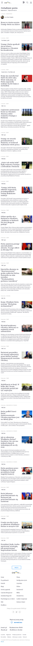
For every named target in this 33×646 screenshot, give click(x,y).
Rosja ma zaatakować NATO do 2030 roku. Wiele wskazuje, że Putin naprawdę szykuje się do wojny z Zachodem (10, 81)
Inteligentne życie (21, 580)
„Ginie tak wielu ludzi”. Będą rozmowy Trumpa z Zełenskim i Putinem (10, 164)
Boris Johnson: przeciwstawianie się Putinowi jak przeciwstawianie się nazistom (9, 497)
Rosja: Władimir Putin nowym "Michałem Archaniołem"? (10, 304)
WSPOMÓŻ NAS (18, 622)
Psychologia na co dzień (8, 599)
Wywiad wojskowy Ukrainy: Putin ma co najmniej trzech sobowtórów (9, 328)
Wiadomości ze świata (11, 405)
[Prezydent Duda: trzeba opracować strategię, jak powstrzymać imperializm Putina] (27, 546)
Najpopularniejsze (12, 10)
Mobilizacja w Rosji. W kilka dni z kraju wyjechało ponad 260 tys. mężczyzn (10, 387)
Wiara (18, 577)
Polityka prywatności (16, 634)
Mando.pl (4, 630)
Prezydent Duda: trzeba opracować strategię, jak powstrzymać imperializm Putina (10, 547)
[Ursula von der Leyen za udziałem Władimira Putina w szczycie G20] (27, 525)
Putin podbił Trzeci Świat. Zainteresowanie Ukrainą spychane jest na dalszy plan (10, 415)
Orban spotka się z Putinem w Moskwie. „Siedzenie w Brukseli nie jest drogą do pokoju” (9, 220)
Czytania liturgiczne (6, 592)
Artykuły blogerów (6, 596)
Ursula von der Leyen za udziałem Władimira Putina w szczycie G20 (10, 524)
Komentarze (9, 14)
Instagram (19, 612)
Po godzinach (5, 580)
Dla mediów (3, 637)
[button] (23, 2)
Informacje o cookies (17, 637)
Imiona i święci (20, 602)
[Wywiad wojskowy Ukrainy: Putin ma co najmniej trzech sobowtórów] (27, 328)
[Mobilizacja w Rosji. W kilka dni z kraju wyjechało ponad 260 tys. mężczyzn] (27, 387)
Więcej (16, 567)
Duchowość (19, 589)
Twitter (16, 612)
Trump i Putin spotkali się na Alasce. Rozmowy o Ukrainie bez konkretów (10, 47)
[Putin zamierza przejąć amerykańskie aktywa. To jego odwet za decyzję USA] (27, 246)
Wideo (18, 586)
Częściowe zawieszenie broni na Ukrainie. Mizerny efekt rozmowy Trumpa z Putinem (10, 114)
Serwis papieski (5, 589)
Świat (7, 38)
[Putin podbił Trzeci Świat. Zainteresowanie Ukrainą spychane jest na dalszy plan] (27, 414)
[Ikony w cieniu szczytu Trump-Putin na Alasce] (27, 25)
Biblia (18, 592)
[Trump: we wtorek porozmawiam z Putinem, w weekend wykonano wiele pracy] (27, 141)
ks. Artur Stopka (9, 17)
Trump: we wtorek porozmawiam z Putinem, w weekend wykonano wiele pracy (10, 142)
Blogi (2, 586)
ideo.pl (2, 641)
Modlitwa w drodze (16, 630)
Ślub (2, 602)
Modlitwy (3, 605)
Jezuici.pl (4, 627)
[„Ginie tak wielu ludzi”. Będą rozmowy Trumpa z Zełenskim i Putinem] (27, 165)
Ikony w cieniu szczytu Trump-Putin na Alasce (10, 23)
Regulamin (8, 634)
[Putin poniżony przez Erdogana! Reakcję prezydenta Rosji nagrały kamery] (27, 470)
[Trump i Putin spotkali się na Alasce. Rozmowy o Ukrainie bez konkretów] (27, 46)
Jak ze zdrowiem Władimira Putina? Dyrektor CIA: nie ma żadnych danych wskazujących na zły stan (9, 442)
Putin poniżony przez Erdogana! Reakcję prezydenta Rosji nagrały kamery (9, 471)
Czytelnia (19, 583)
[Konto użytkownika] (31, 2)
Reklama (9, 637)
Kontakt (24, 634)
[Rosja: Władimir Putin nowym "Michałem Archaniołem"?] (27, 304)
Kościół (8, 296)
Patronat (25, 637)
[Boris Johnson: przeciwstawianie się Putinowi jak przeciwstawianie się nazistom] (27, 496)
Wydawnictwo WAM (16, 627)
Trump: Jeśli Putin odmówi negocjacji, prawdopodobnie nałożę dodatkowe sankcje (9, 191)
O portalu (3, 634)
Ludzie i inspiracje (21, 599)
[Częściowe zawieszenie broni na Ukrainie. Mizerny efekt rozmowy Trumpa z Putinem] (27, 112)
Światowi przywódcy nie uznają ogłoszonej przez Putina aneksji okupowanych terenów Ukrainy (10, 356)
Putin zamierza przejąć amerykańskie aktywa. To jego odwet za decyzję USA (10, 247)
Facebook (13, 612)
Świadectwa (19, 596)
